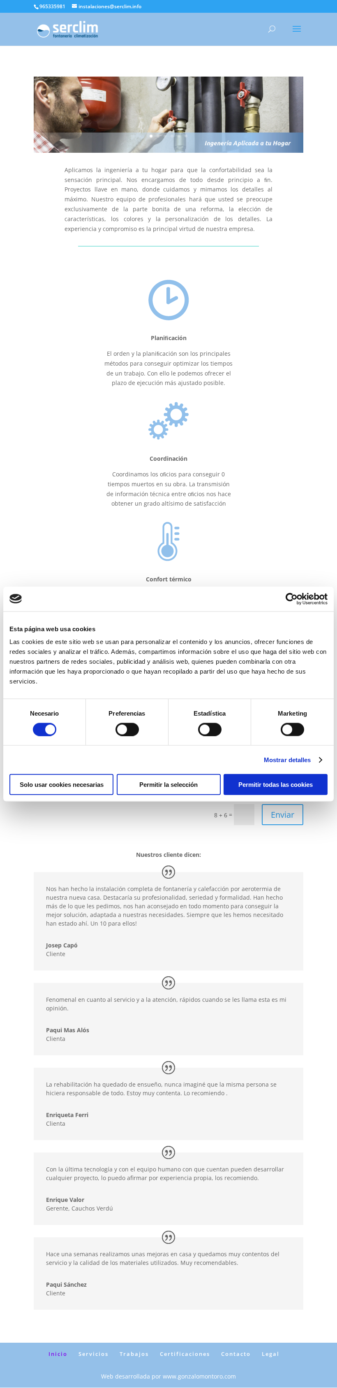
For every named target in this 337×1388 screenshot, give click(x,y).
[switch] (127, 729)
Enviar (282, 814)
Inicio (57, 1354)
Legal (270, 1354)
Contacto (236, 1354)
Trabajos (134, 1354)
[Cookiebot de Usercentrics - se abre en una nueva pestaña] (292, 599)
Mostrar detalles (287, 759)
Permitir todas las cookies (275, 784)
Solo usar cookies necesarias (62, 784)
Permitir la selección (168, 784)
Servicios (93, 1354)
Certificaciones (185, 1354)
